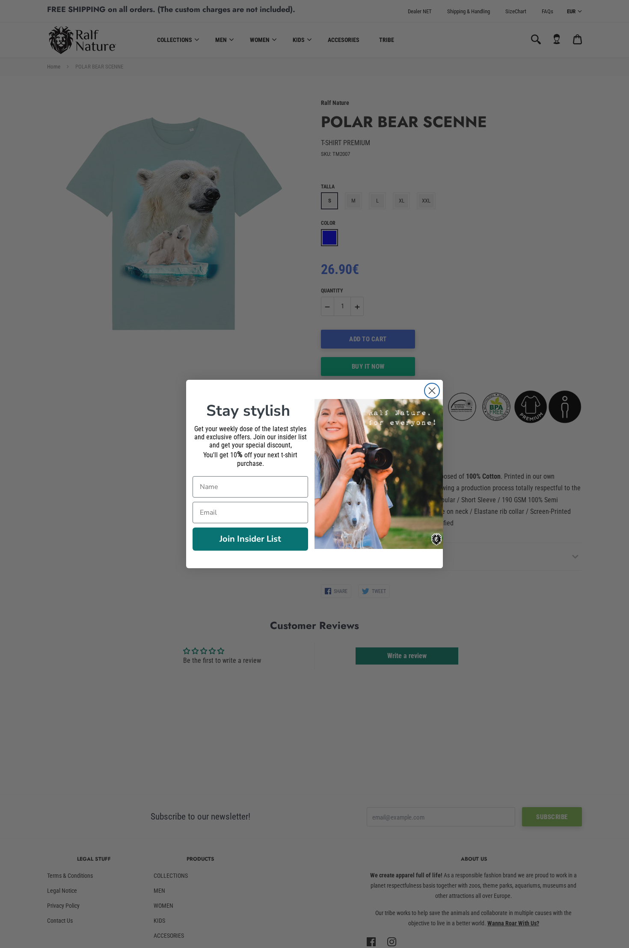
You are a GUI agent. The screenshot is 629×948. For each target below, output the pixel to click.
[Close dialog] (431, 390)
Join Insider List (250, 539)
